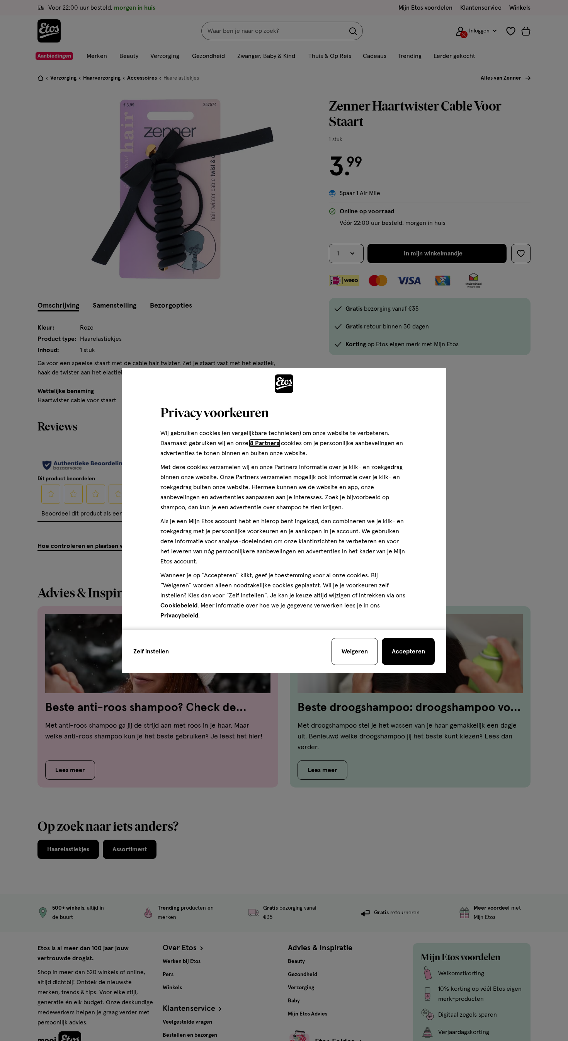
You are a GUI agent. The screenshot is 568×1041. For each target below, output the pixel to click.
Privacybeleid (179, 615)
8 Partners (264, 443)
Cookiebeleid (178, 605)
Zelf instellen (151, 651)
